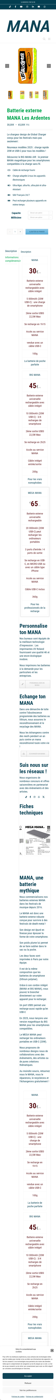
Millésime (16, 217)
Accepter (28, 1376)
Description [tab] (11, 251)
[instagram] (34, 797)
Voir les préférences (28, 1390)
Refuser (28, 1383)
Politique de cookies (18, 1397)
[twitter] (43, 797)
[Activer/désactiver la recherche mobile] (44, 39)
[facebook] (30, 797)
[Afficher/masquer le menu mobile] (49, 39)
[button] (52, 1350)
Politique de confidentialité (34, 1397)
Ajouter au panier (36, 232)
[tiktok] (26, 797)
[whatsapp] (39, 797)
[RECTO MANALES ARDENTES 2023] (28, 66)
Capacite (16, 213)
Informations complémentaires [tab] (11, 259)
